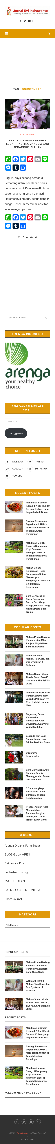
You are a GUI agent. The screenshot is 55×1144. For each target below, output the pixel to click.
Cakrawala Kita (14, 863)
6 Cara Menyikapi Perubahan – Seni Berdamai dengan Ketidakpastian (35, 793)
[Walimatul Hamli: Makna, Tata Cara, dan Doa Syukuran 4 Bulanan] (14, 660)
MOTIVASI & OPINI (27, 135)
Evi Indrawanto (23, 1133)
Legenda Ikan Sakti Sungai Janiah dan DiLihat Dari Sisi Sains (38, 739)
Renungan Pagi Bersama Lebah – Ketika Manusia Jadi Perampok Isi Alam (27, 144)
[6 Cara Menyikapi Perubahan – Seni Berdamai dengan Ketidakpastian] (14, 793)
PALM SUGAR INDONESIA (22, 890)
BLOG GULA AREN (17, 855)
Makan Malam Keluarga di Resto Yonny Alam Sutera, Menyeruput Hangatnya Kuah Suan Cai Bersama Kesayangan (38, 577)
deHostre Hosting (16, 872)
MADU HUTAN (15, 881)
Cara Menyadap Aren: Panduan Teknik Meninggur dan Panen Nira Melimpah (38, 775)
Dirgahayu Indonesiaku (32, 754)
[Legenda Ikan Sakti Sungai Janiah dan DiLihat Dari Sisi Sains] (14, 740)
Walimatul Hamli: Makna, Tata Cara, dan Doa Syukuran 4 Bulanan (38, 660)
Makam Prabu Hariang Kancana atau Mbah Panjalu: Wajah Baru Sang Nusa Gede (38, 642)
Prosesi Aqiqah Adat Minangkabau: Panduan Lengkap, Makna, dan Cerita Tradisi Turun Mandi (37, 813)
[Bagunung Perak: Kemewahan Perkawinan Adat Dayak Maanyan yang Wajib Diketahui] (14, 719)
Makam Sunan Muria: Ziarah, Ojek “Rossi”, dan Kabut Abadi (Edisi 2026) (38, 679)
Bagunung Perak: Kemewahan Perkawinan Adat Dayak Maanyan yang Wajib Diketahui (37, 720)
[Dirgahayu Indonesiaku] (14, 757)
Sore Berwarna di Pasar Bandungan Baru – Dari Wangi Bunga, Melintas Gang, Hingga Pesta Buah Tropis (38, 604)
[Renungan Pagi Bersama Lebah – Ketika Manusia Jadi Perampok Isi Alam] (27, 114)
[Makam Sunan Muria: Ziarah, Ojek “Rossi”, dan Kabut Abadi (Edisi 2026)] (14, 678)
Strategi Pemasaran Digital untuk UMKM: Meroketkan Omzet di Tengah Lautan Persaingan (37, 527)
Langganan (16, 433)
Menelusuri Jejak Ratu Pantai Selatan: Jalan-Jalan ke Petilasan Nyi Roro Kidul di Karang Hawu (38, 699)
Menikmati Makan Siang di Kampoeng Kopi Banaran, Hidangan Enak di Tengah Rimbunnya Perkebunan (36, 551)
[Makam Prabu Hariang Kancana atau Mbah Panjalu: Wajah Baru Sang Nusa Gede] (14, 641)
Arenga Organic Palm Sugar (22, 846)
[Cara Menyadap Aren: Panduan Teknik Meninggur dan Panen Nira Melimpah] (14, 774)
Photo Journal (13, 899)
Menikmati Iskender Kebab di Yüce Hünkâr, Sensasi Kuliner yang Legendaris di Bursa (38, 507)
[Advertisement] (27, 59)
